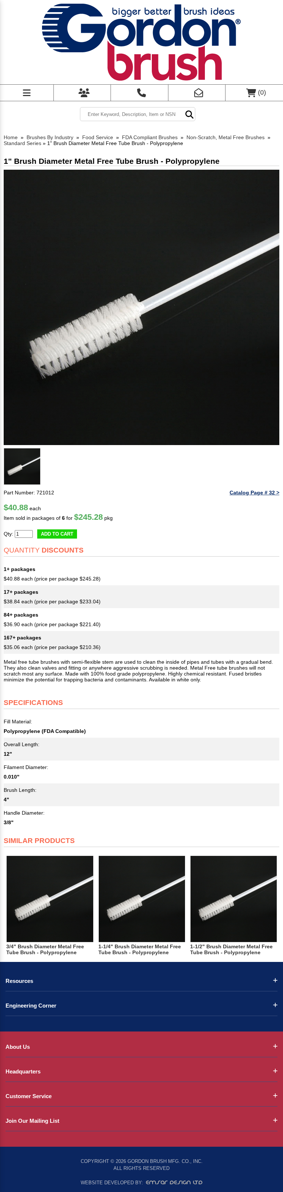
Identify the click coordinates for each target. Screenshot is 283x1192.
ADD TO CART (57, 534)
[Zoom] (141, 307)
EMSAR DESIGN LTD (174, 1182)
